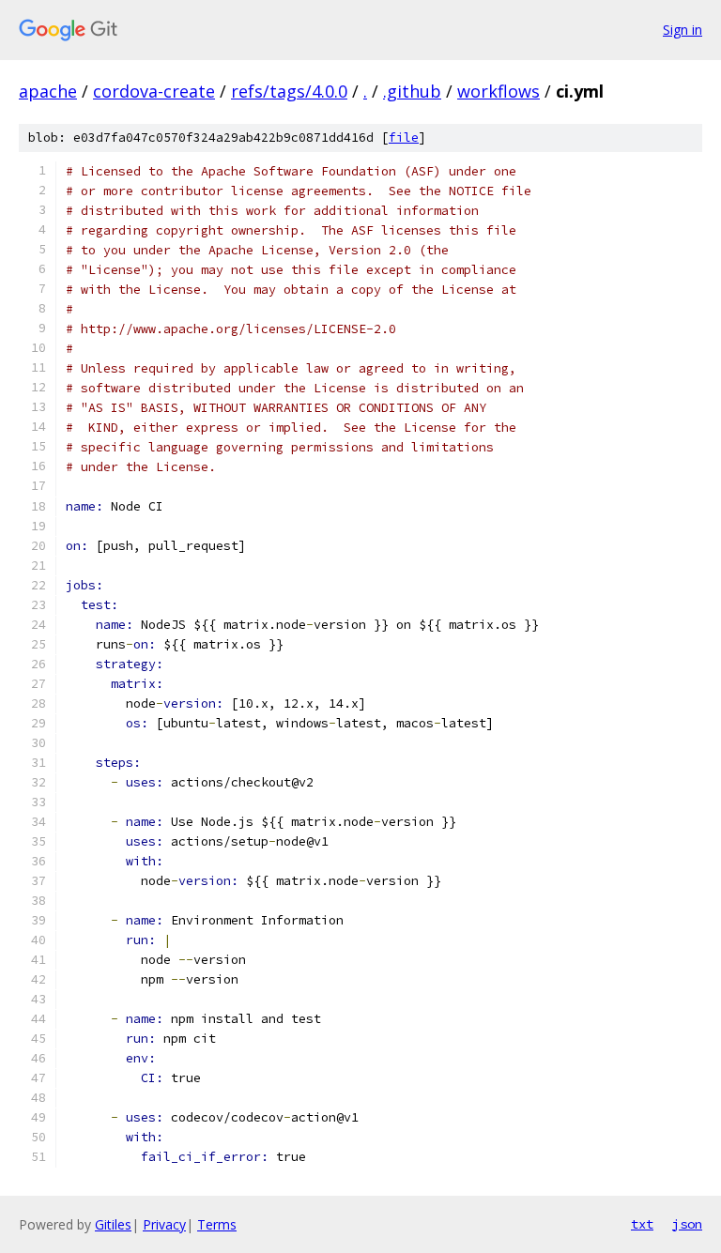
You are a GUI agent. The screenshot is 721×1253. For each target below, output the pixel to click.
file (404, 137)
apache (48, 91)
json (687, 1223)
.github (412, 91)
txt (642, 1223)
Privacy (164, 1224)
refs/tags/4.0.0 (289, 91)
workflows (498, 91)
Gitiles (113, 1224)
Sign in (682, 29)
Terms (217, 1224)
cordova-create (154, 91)
